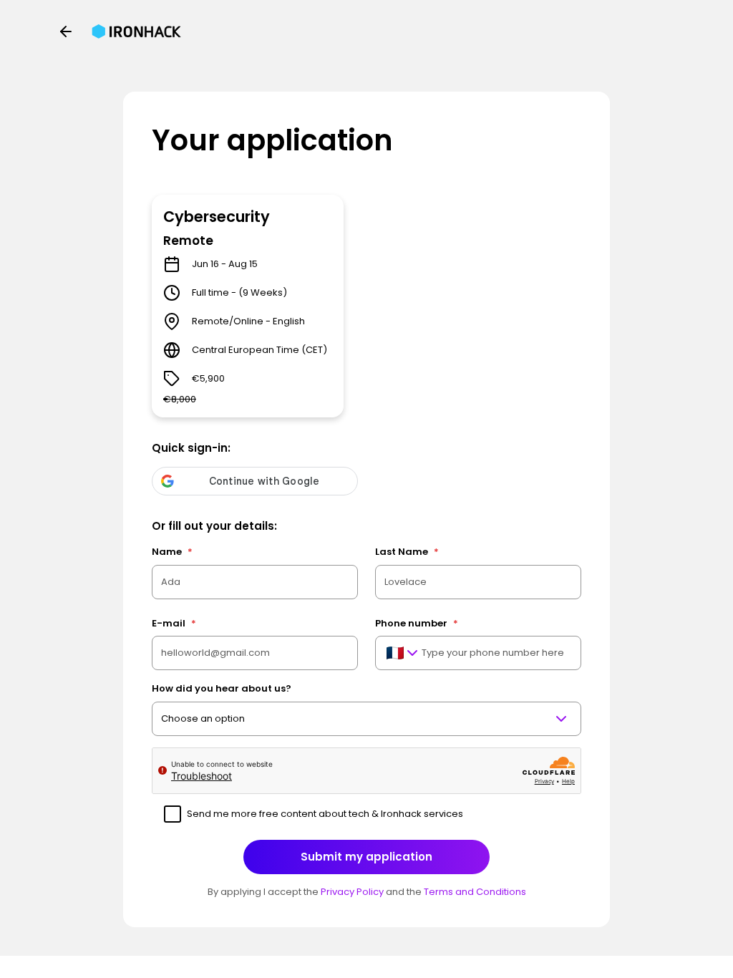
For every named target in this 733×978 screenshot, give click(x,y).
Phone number (416, 623)
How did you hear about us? (221, 688)
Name (172, 551)
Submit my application (366, 856)
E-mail (174, 623)
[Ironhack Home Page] (136, 31)
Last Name (407, 551)
